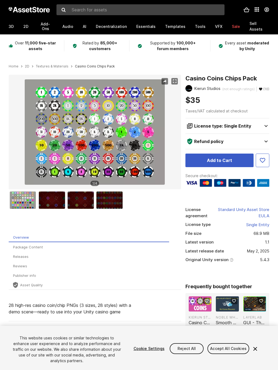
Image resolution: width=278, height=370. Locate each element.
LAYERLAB (252, 317)
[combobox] (140, 9)
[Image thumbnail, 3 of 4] (82, 200)
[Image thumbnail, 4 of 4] (110, 200)
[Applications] (257, 9)
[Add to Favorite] (262, 160)
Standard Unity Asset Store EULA (243, 212)
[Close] (255, 349)
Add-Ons (45, 26)
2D (26, 26)
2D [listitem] (27, 66)
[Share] (165, 81)
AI (84, 26)
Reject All (187, 348)
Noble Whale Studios (227, 317)
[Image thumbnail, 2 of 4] (53, 200)
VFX (218, 26)
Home (13, 66)
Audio (67, 26)
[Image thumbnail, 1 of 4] (24, 200)
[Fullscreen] (174, 81)
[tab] (89, 237)
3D (11, 26)
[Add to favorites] (206, 301)
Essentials (146, 26)
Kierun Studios (200, 317)
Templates (175, 26)
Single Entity (257, 224)
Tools (200, 26)
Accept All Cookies (228, 348)
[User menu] (266, 9)
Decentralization (111, 26)
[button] (246, 10)
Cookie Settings (149, 348)
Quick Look (202, 307)
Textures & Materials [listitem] (52, 66)
